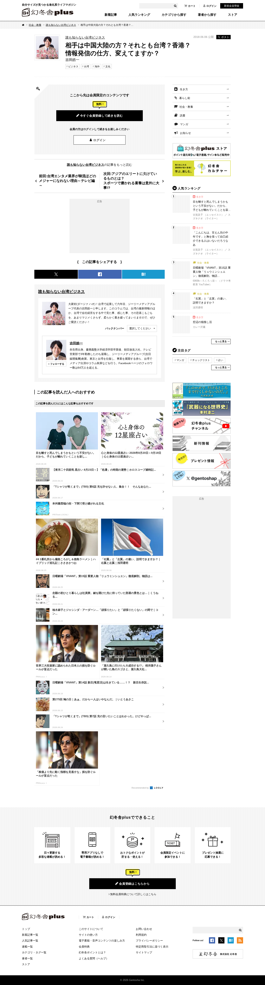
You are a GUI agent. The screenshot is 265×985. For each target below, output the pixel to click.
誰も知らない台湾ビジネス (61, 24)
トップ (26, 928)
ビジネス (73, 66)
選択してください (140, 328)
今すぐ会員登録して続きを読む (101, 115)
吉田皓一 (76, 343)
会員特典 (84, 946)
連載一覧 (27, 946)
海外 (97, 66)
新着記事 (111, 14)
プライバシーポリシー (149, 940)
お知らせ (185, 133)
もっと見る (221, 341)
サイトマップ (144, 952)
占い (220, 360)
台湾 (86, 66)
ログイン (211, 5)
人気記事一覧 (30, 940)
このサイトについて (91, 928)
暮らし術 (184, 98)
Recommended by (140, 788)
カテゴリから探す (174, 14)
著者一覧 (27, 958)
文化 (107, 66)
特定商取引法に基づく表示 (152, 946)
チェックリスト (201, 360)
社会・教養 (35, 24)
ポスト (225, 37)
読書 (182, 115)
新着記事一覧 (30, 934)
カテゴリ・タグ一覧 (34, 952)
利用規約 (141, 934)
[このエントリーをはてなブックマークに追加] (231, 940)
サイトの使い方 (88, 934)
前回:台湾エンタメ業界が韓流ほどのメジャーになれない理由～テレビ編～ (67, 180)
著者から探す (207, 14)
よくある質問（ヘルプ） (94, 958)
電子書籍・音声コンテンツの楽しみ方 (102, 940)
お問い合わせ (144, 928)
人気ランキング (139, 14)
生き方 (184, 89)
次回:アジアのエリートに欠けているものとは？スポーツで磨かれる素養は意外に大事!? (131, 181)
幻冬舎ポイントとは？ (92, 952)
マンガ (184, 124)
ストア (232, 14)
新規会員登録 (231, 5)
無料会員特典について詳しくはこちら (133, 894)
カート (192, 5)
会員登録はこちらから (134, 883)
